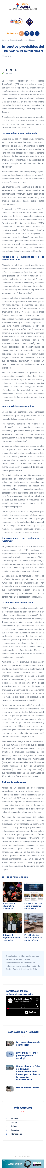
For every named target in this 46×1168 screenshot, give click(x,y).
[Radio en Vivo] (21, 33)
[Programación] (26, 33)
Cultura (13, 1126)
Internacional (16, 1134)
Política (13, 1122)
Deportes (14, 1130)
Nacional (14, 1118)
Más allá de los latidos (27, 1087)
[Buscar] (32, 33)
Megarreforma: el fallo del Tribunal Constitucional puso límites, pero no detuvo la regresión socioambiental (28, 1073)
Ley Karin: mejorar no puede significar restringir (27, 1055)
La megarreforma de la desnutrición (28, 1043)
